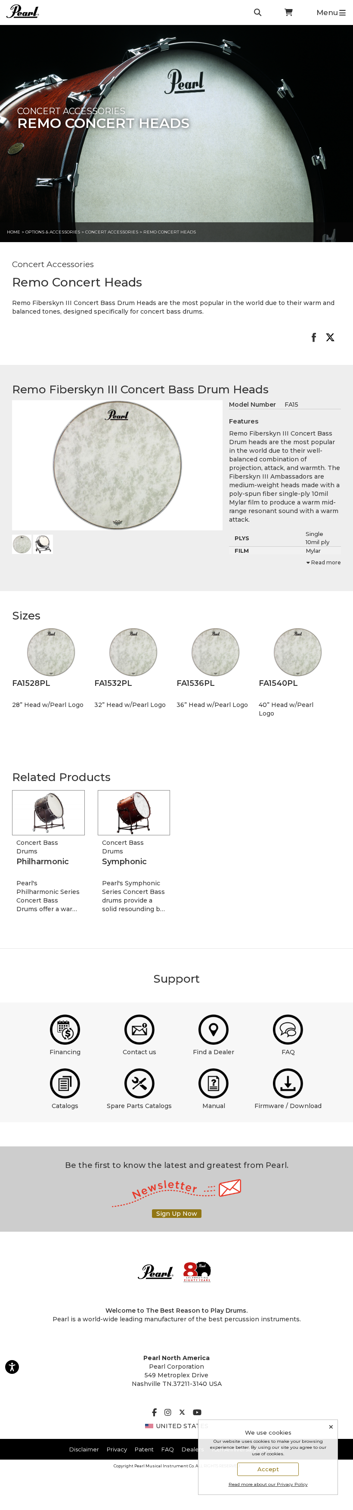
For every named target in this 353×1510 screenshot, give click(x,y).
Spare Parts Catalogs (139, 1106)
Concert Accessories (112, 232)
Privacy (117, 1449)
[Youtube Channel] (197, 1413)
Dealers (193, 1449)
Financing (65, 1052)
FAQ (288, 1052)
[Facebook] (154, 1413)
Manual (213, 1106)
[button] (51, 652)
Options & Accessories (52, 232)
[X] (182, 1413)
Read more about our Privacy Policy (268, 1484)
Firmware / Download (288, 1106)
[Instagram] (167, 1413)
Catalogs (65, 1106)
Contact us (139, 1052)
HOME (13, 232)
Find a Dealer (213, 1052)
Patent (144, 1449)
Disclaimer (84, 1449)
